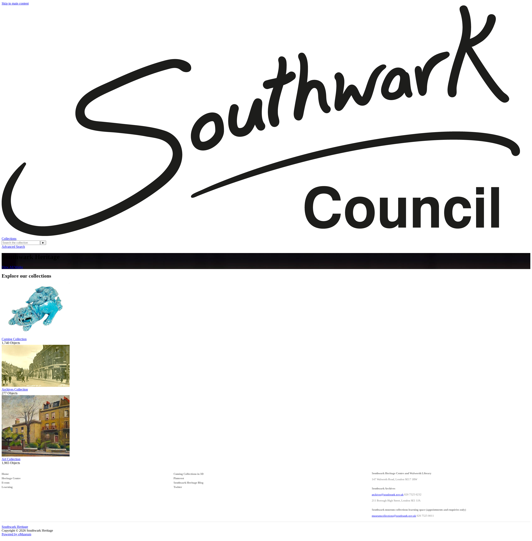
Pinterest (179, 478)
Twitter (178, 487)
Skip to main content (15, 3)
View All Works (12, 267)
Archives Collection (15, 389)
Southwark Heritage (15, 527)
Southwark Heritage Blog (188, 482)
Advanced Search (13, 246)
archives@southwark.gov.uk (388, 494)
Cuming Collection (14, 339)
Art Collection (11, 459)
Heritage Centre (11, 478)
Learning (7, 487)
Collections (9, 238)
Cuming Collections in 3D (188, 473)
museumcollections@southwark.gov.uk (394, 515)
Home (5, 473)
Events (6, 482)
